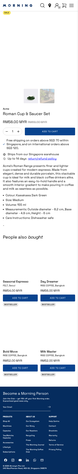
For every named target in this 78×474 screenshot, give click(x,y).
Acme (6, 108)
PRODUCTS (7, 416)
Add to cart (50, 131)
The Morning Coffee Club (34, 450)
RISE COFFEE (52, 285)
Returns (52, 440)
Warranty (53, 435)
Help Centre (54, 421)
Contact (52, 426)
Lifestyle (7, 447)
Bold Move (10, 351)
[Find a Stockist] (50, 5)
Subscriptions (9, 452)
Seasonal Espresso (15, 281)
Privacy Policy (55, 449)
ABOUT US (30, 416)
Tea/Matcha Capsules (8, 436)
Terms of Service (56, 445)
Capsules (7, 430)
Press (28, 440)
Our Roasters (31, 430)
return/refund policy (42, 158)
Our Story (30, 426)
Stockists (53, 430)
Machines (7, 426)
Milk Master (48, 351)
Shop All (6, 421)
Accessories (8, 442)
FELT (9, 285)
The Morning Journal (35, 445)
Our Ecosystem (32, 421)
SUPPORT (53, 416)
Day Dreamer (49, 281)
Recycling (30, 435)
